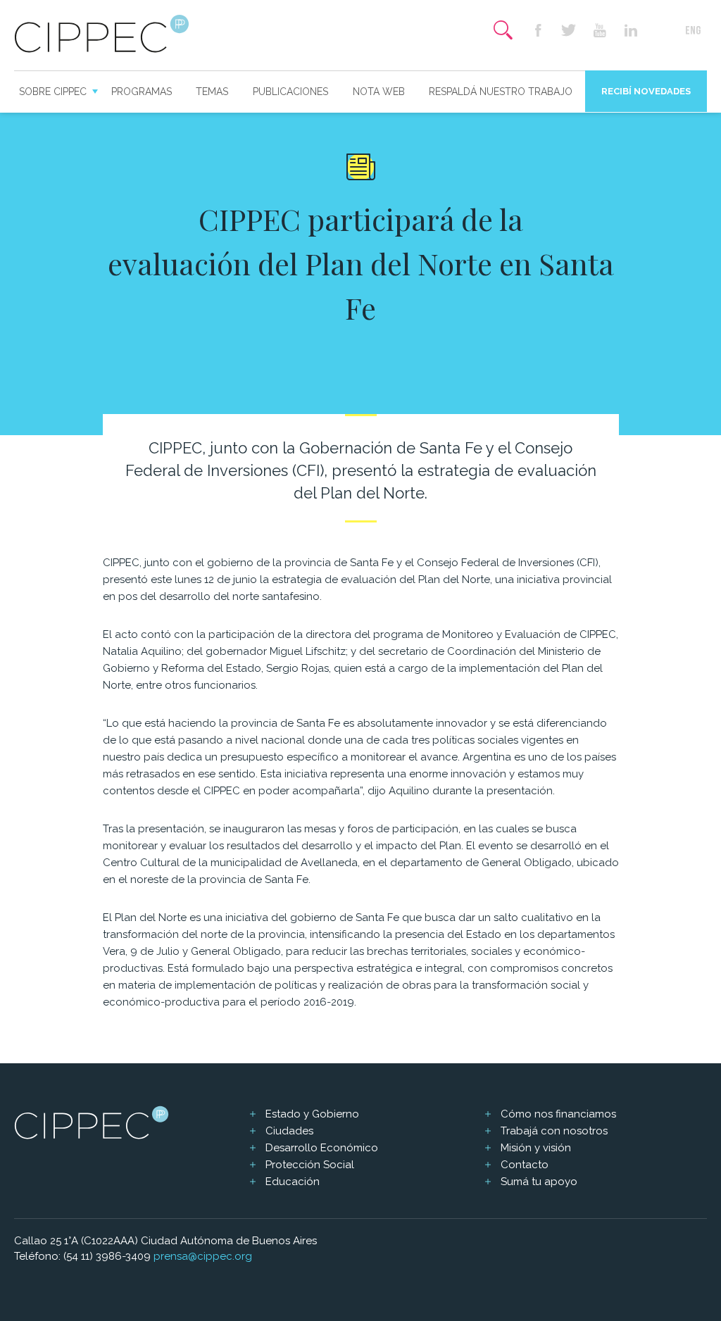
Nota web (379, 91)
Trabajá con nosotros (554, 1131)
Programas (141, 91)
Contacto (524, 1164)
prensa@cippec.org (202, 1256)
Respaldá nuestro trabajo (500, 91)
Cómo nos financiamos (558, 1114)
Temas (212, 91)
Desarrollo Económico (321, 1147)
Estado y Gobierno (312, 1114)
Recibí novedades (646, 91)
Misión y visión (536, 1147)
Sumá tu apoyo (539, 1181)
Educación (292, 1181)
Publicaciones (290, 91)
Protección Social (309, 1164)
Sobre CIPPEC (53, 91)
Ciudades (289, 1131)
